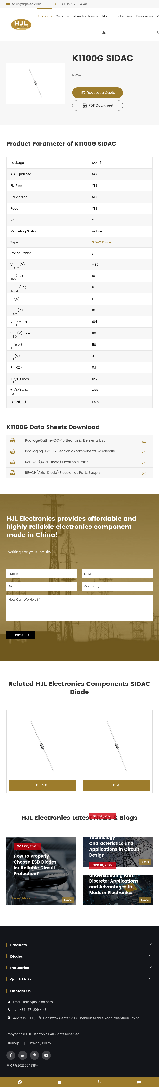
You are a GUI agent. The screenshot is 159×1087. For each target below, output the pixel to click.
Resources (144, 16)
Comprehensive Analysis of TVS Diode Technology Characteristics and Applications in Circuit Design (114, 840)
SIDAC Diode (101, 242)
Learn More (24, 898)
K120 (116, 785)
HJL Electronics (38, 1034)
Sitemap (12, 1043)
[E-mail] (59, 1082)
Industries (124, 16)
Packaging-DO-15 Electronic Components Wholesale (70, 451)
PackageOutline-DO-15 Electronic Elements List (65, 440)
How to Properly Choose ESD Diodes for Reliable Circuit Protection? (35, 865)
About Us (107, 25)
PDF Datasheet (98, 105)
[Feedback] (139, 1082)
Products (44, 16)
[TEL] (99, 1082)
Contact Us (20, 991)
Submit (20, 635)
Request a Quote (98, 92)
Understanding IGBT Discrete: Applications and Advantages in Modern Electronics (113, 884)
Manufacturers (85, 16)
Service (62, 16)
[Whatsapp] (20, 1082)
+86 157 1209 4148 (73, 4)
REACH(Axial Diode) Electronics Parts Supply (62, 473)
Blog (68, 899)
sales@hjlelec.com (26, 4)
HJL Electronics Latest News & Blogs (79, 818)
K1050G (42, 785)
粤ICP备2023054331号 (22, 1065)
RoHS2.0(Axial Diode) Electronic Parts (56, 462)
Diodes (16, 956)
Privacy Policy (40, 1043)
